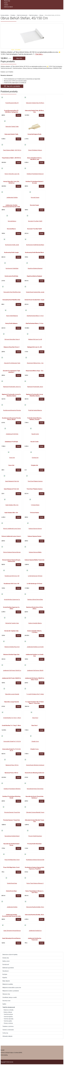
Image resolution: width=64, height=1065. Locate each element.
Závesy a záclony (8, 1023)
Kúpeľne (4, 977)
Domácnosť (5, 964)
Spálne (4, 1004)
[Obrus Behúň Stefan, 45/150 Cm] (32, 36)
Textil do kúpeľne (8, 1016)
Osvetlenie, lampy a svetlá (9, 997)
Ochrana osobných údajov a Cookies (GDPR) (11, 1052)
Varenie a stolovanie (8, 1029)
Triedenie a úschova (7, 1026)
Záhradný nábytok (7, 1036)
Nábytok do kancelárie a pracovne (11, 987)
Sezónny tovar (6, 1000)
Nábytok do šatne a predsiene (10, 991)
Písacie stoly (7, 1)
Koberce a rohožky (8, 1010)
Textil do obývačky (8, 1018)
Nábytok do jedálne (7, 984)
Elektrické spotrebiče (8, 967)
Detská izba (5, 958)
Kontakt (2, 1050)
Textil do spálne (8, 1021)
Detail (18, 115)
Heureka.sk (5, 971)
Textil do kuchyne (8, 1014)
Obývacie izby (6, 994)
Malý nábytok (6, 981)
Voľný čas (5, 1033)
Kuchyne (4, 974)
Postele (6, 3)
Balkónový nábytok (8, 6)
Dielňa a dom (6, 961)
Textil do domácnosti (8, 1007)
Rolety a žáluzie (8, 1012)
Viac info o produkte (12, 86)
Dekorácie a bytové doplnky (9, 954)
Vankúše (6, 4)
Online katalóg (4, 1055)
